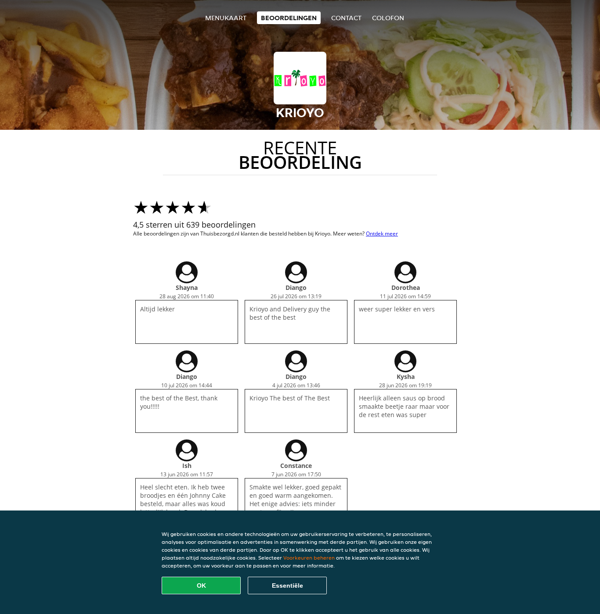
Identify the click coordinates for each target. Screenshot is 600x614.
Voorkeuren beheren (309, 557)
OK (201, 585)
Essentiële (287, 585)
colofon (388, 17)
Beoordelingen (289, 17)
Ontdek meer (382, 233)
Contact (346, 17)
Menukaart (225, 17)
